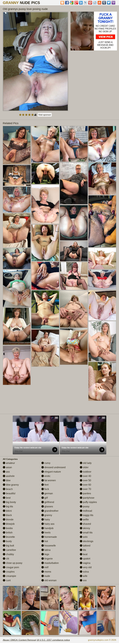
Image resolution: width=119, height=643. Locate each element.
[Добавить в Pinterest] (90, 3)
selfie (85, 519)
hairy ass (49, 524)
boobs (9, 528)
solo (85, 537)
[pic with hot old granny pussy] (102, 305)
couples (10, 571)
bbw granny (12, 484)
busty (8, 541)
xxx (84, 580)
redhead (87, 510)
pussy (85, 506)
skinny (86, 528)
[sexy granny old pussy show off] (17, 230)
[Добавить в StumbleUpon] (99, 3)
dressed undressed (55, 467)
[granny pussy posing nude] (102, 221)
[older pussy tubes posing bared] (17, 145)
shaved (86, 524)
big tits (9, 506)
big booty (10, 502)
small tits (87, 532)
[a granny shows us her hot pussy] (74, 346)
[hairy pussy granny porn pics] (17, 365)
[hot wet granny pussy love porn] (17, 288)
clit (7, 558)
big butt (9, 545)
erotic (47, 476)
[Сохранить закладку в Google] (71, 3)
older (85, 467)
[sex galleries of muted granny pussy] (17, 175)
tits (84, 550)
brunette (10, 537)
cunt (8, 580)
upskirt (86, 558)
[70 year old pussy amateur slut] (17, 200)
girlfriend (49, 502)
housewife (50, 545)
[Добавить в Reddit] (95, 3)
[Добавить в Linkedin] (81, 3)
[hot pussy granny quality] (45, 204)
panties (86, 493)
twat (84, 554)
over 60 (86, 484)
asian (8, 467)
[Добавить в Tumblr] (104, 3)
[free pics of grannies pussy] (102, 178)
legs (46, 554)
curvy (47, 463)
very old (87, 567)
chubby (9, 554)
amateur (10, 463)
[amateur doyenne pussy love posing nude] (102, 144)
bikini (8, 510)
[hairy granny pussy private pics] (17, 326)
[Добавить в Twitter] (109, 3)
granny (48, 515)
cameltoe (10, 550)
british (9, 532)
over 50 (86, 480)
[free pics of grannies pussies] (17, 258)
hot (46, 541)
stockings (87, 541)
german (48, 493)
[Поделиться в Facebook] (67, 3)
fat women (50, 480)
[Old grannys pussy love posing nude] (35, 61)
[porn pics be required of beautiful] (74, 144)
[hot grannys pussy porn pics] (45, 348)
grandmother (51, 510)
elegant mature (52, 471)
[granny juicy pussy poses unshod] (102, 279)
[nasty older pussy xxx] (74, 309)
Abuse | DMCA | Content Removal (19, 640)
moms (47, 571)
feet (46, 484)
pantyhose (88, 497)
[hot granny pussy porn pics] (74, 276)
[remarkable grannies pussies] (45, 173)
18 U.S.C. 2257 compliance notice (53, 640)
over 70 (86, 489)
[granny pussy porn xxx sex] (45, 276)
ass (7, 471)
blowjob (10, 524)
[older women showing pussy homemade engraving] (45, 144)
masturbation (51, 563)
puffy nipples (89, 502)
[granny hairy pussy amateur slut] (45, 242)
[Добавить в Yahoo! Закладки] (113, 3)
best (8, 497)
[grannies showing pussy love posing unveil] (102, 341)
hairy (47, 519)
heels (47, 532)
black (8, 515)
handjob (48, 528)
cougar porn (12, 567)
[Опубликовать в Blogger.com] (62, 3)
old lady (87, 463)
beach (9, 489)
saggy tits (87, 515)
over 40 (86, 476)
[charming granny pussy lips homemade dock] (102, 381)
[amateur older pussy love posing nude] (74, 251)
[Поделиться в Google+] (76, 3)
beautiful (10, 493)
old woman (50, 580)
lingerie (48, 558)
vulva (85, 571)
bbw (8, 480)
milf (46, 567)
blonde (9, 519)
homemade (50, 537)
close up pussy (13, 563)
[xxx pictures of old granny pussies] (74, 222)
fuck (46, 489)
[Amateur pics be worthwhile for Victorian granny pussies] (45, 309)
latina (47, 550)
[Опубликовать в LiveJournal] (85, 3)
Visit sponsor (44, 114)
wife (84, 576)
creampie (10, 576)
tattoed (86, 545)
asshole (10, 476)
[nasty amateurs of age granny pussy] (102, 258)
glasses (48, 506)
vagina (86, 563)
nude (47, 576)
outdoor (86, 471)
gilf (46, 497)
